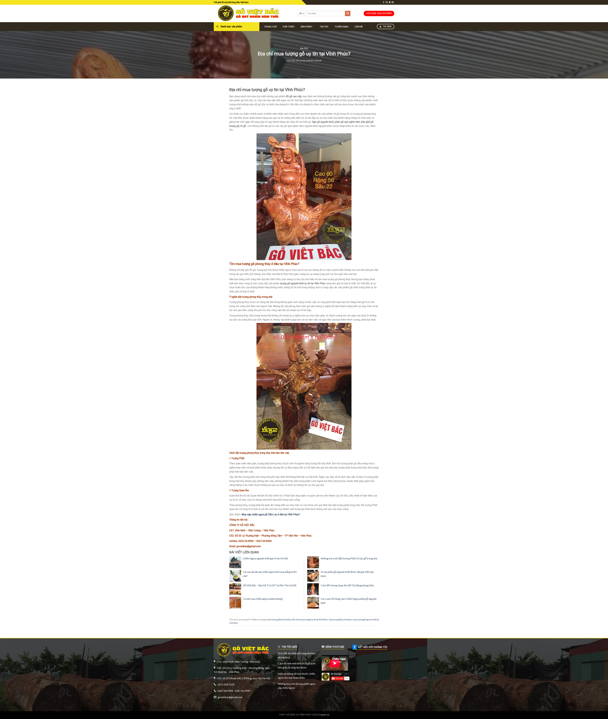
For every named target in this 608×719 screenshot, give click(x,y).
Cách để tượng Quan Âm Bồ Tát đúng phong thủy (347, 585)
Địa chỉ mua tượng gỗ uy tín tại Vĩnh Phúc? (310, 619)
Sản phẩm (306, 26)
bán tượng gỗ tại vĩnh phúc (279, 619)
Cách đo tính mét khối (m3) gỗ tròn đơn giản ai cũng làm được (296, 665)
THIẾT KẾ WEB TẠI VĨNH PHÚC (295, 714)
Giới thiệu (288, 26)
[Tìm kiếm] (347, 13)
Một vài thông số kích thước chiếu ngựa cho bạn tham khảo (296, 675)
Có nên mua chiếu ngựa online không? (263, 598)
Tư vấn (386, 26)
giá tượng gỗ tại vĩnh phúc (340, 619)
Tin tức (324, 26)
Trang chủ (270, 26)
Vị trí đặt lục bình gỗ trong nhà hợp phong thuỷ (297, 655)
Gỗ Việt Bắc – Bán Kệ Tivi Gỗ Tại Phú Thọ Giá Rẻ (269, 585)
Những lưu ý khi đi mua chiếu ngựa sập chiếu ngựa (296, 685)
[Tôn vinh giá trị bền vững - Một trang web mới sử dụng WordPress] (247, 13)
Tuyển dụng (342, 26)
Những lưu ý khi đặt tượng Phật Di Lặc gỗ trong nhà (349, 558)
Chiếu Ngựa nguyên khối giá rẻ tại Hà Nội (265, 558)
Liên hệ (359, 26)
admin (318, 60)
